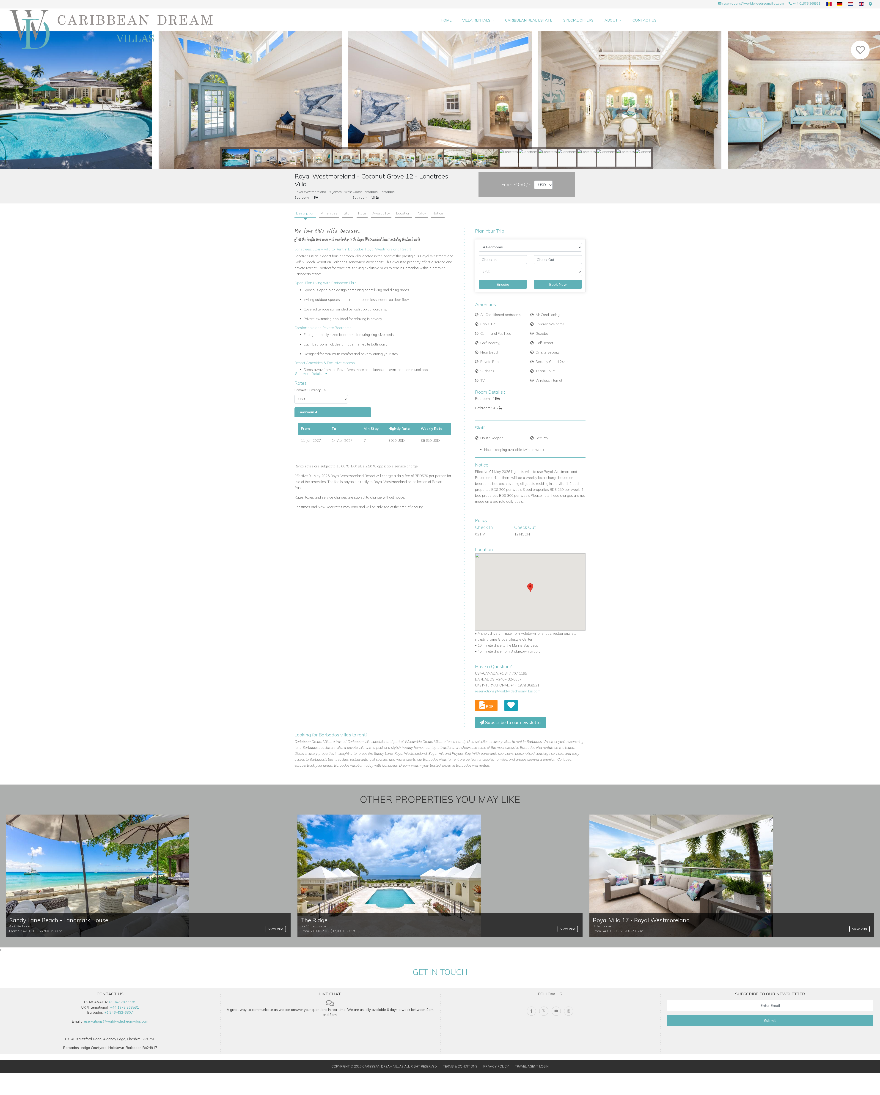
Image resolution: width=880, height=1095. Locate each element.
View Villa (275, 929)
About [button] (612, 20)
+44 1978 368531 (124, 1007)
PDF (489, 706)
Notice (437, 213)
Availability (381, 213)
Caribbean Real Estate (528, 20)
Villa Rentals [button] (476, 20)
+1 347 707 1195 (122, 1002)
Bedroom (301, 197)
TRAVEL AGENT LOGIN (532, 1066)
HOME (446, 20)
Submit (770, 1020)
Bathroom (360, 197)
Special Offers (578, 20)
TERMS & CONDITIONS (460, 1066)
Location (403, 213)
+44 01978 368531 (806, 3)
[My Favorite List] (511, 705)
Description (305, 213)
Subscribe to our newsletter (513, 722)
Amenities (329, 213)
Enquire (503, 284)
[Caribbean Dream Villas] (113, 29)
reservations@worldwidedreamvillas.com (753, 3)
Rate (362, 213)
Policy (421, 213)
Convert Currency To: (310, 390)
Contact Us (644, 20)
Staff (348, 213)
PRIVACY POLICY (496, 1066)
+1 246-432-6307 (118, 1012)
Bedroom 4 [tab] (307, 412)
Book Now (558, 284)
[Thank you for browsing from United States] (870, 4)
